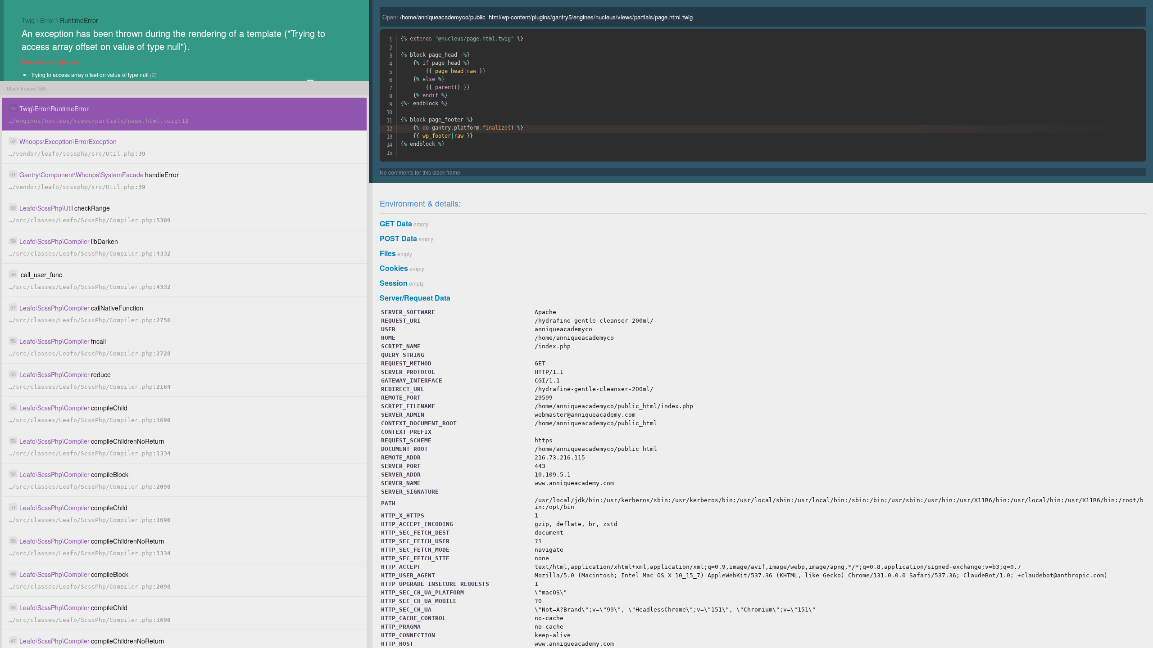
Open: (537, 17)
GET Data (396, 223)
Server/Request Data (415, 297)
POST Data (398, 238)
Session (394, 283)
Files (388, 253)
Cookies (394, 268)
